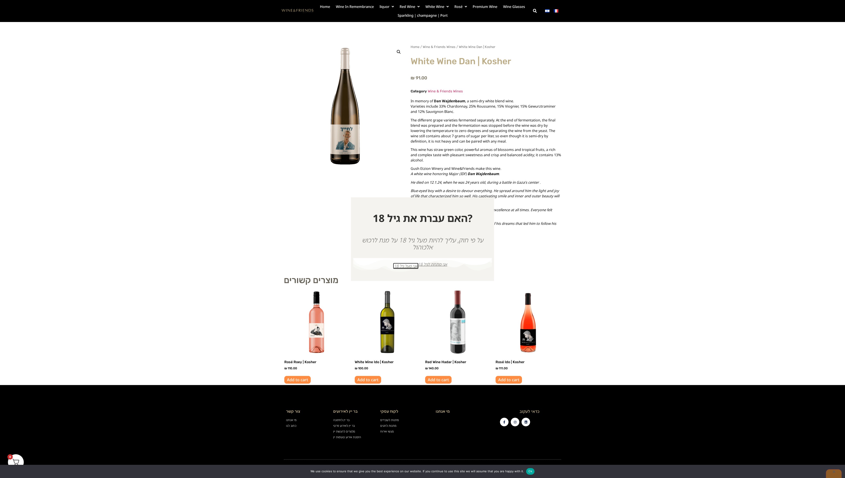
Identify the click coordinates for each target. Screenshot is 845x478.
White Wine (434, 6)
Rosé (458, 6)
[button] (534, 11)
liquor (384, 6)
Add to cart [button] (297, 379)
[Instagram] (515, 422)
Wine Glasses (514, 6)
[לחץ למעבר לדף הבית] (298, 11)
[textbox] (486, 164)
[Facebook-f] (504, 422)
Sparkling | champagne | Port (423, 15)
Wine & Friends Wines (439, 47)
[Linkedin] (526, 422)
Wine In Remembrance (355, 6)
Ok (530, 471)
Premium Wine (485, 6)
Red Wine (407, 6)
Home (325, 6)
